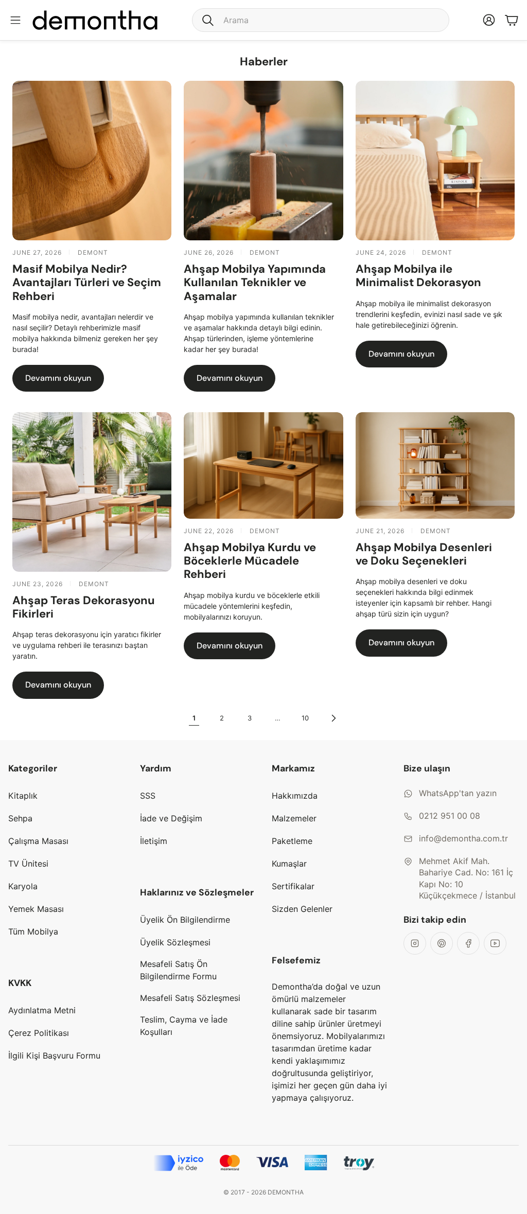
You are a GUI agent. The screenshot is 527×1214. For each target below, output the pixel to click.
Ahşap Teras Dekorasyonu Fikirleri (83, 607)
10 (305, 718)
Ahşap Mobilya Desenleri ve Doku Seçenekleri (424, 554)
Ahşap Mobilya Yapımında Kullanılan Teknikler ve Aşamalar (255, 282)
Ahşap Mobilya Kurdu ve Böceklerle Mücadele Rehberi (250, 561)
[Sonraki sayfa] (333, 718)
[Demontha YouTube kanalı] (495, 943)
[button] (320, 20)
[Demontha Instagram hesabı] (414, 943)
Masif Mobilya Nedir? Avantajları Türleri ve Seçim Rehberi (86, 282)
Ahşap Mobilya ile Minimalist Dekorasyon (418, 275)
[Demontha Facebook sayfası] (468, 943)
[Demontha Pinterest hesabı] (441, 943)
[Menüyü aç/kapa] (15, 20)
